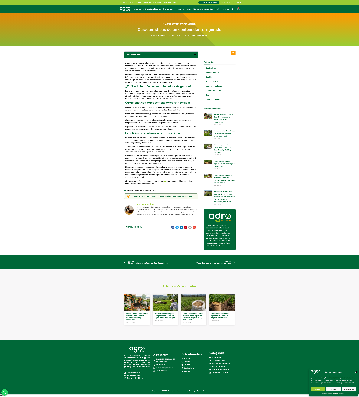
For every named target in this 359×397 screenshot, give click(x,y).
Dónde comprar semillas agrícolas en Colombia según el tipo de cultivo (224, 163)
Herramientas (168, 9)
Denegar (333, 389)
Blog (211, 9)
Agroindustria (172, 24)
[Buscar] (233, 53)
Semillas (158, 9)
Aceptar (318, 389)
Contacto (238, 2)
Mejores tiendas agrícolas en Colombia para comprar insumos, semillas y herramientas (137, 317)
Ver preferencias (348, 389)
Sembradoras (137, 9)
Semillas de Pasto (148, 9)
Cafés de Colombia (222, 9)
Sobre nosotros (226, 2)
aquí (165, 181)
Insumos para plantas (184, 9)
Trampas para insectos (201, 9)
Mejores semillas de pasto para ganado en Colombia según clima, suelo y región (224, 133)
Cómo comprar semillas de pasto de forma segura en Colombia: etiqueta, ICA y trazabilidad (193, 317)
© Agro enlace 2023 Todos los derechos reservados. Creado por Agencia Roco (179, 391)
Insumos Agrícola (188, 24)
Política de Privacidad (338, 393)
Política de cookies (327, 393)
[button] (355, 372)
